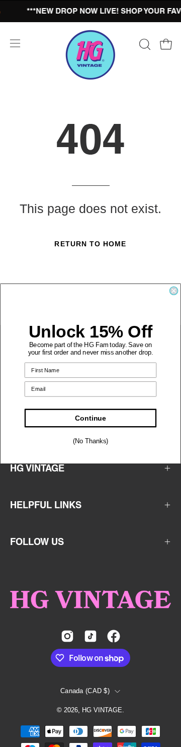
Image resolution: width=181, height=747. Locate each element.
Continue (90, 418)
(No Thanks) (90, 441)
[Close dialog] (174, 291)
